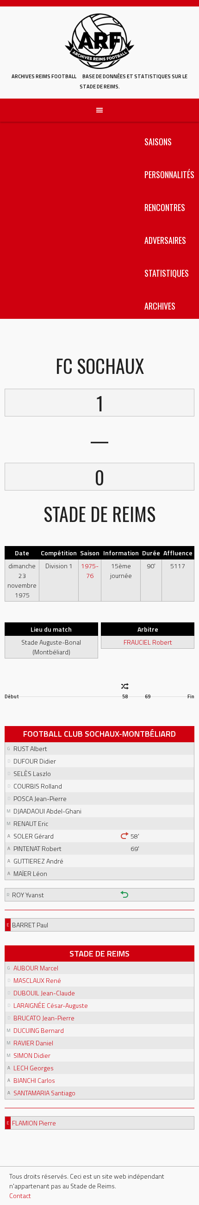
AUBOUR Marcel (35, 968)
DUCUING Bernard (38, 1030)
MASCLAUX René (37, 980)
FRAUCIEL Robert (148, 642)
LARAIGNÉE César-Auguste (50, 1005)
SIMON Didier (31, 1055)
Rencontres (164, 207)
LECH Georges (33, 1068)
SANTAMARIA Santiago (44, 1093)
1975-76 (90, 570)
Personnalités (169, 174)
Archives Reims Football (44, 76)
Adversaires (165, 240)
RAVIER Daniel (33, 1043)
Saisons (158, 142)
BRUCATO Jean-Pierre (44, 1018)
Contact (20, 1195)
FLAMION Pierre (34, 1123)
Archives (159, 306)
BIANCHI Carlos (34, 1080)
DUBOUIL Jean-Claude (44, 993)
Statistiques (166, 273)
